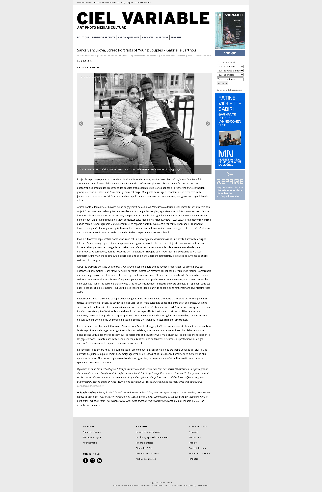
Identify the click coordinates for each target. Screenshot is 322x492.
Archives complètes (146, 458)
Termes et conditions (199, 453)
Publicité (193, 442)
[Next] (177, 123)
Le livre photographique (148, 431)
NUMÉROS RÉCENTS (103, 37)
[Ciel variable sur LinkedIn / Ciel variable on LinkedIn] (99, 462)
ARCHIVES (147, 37)
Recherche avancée (235, 90)
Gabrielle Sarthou (177, 55)
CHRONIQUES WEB (128, 37)
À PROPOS (162, 37)
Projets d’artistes (144, 442)
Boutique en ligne (92, 437)
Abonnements (90, 442)
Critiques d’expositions (147, 453)
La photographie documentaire (102, 55)
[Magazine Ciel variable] (144, 29)
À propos (193, 431)
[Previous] (110, 123)
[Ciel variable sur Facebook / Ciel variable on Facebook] (85, 462)
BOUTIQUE (83, 37)
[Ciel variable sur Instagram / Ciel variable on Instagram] (92, 462)
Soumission (195, 437)
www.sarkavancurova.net (90, 385)
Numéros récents (92, 431)
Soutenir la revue (198, 448)
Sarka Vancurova (203, 55)
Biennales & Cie (144, 448)
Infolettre (193, 458)
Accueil (80, 2)
